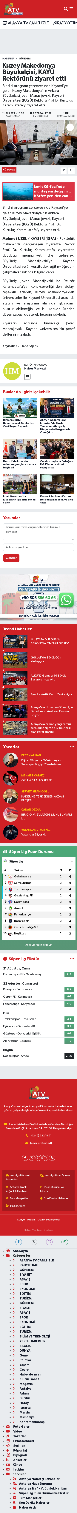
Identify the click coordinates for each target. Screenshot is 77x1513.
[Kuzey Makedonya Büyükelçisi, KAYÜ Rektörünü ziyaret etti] (38, 142)
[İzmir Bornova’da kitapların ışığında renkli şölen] (20, 484)
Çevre (24, 1369)
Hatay (24, 1403)
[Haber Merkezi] (12, 371)
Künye (21, 1219)
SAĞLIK (25, 1346)
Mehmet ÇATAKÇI (33, 775)
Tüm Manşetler (19, 1198)
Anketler (20, 1460)
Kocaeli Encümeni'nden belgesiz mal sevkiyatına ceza (56, 499)
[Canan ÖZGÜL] (10, 814)
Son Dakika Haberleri (56, 1198)
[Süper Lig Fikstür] (72, 959)
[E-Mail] (27, 377)
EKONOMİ (27, 1289)
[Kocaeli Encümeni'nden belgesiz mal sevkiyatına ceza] (57, 484)
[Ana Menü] (71, 9)
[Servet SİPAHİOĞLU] (10, 796)
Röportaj (20, 1450)
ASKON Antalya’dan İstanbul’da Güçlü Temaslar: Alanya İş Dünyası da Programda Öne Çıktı (55, 426)
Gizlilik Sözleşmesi (49, 1219)
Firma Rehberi (23, 1441)
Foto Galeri (21, 1426)
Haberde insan (30, 1374)
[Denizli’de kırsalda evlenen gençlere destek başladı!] (20, 449)
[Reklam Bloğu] (38, 597)
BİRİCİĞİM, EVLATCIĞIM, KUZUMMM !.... (46, 816)
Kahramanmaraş (31, 1422)
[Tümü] (72, 746)
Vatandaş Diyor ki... (35, 829)
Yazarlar (19, 1436)
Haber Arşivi (17, 1205)
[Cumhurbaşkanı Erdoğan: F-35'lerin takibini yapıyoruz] (57, 449)
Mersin (24, 1412)
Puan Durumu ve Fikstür (52, 1189)
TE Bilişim (47, 1230)
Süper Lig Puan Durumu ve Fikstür (44, 1493)
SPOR (23, 1284)
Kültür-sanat (29, 1379)
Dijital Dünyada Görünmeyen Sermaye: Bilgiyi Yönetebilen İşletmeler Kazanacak (41, 763)
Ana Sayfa (20, 1251)
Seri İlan (19, 1445)
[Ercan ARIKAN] (10, 760)
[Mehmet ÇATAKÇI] (10, 778)
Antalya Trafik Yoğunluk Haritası (16, 1189)
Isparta (25, 1407)
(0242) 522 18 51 (41, 1135)
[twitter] (34, 1242)
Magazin (26, 1384)
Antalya (25, 1388)
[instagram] (49, 1242)
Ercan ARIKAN (31, 755)
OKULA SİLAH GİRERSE (36, 780)
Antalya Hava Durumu (58, 1175)
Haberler (8, 58)
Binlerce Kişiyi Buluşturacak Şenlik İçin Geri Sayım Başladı (18, 423)
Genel (24, 1355)
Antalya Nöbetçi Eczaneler (18, 1177)
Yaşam (24, 1365)
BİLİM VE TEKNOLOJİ (34, 1336)
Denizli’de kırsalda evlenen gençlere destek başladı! (19, 464)
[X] (32, 1158)
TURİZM (25, 1298)
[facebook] (18, 1242)
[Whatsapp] (45, 1158)
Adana (24, 1393)
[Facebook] (25, 1158)
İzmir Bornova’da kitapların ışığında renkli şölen (19, 499)
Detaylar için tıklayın (39, 945)
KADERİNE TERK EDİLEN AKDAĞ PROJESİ (42, 798)
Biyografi (20, 1455)
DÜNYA (24, 1350)
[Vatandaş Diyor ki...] (10, 832)
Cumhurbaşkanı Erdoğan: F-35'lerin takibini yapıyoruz (57, 464)
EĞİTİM (25, 1293)
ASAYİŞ (24, 1279)
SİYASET (25, 1274)
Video (17, 1431)
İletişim (31, 1219)
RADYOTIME (28, 1265)
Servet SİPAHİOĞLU (35, 791)
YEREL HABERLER (32, 1341)
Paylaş (11, 169)
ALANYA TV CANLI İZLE (28, 23)
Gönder (11, 558)
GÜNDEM (24, 58)
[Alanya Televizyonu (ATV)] (13, 9)
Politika (25, 1360)
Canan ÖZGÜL (31, 809)
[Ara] (66, 9)
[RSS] (52, 1158)
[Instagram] (39, 1158)
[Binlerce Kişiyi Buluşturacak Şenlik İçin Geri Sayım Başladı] (20, 407)
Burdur (24, 1398)
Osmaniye (27, 1417)
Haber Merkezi (35, 368)
